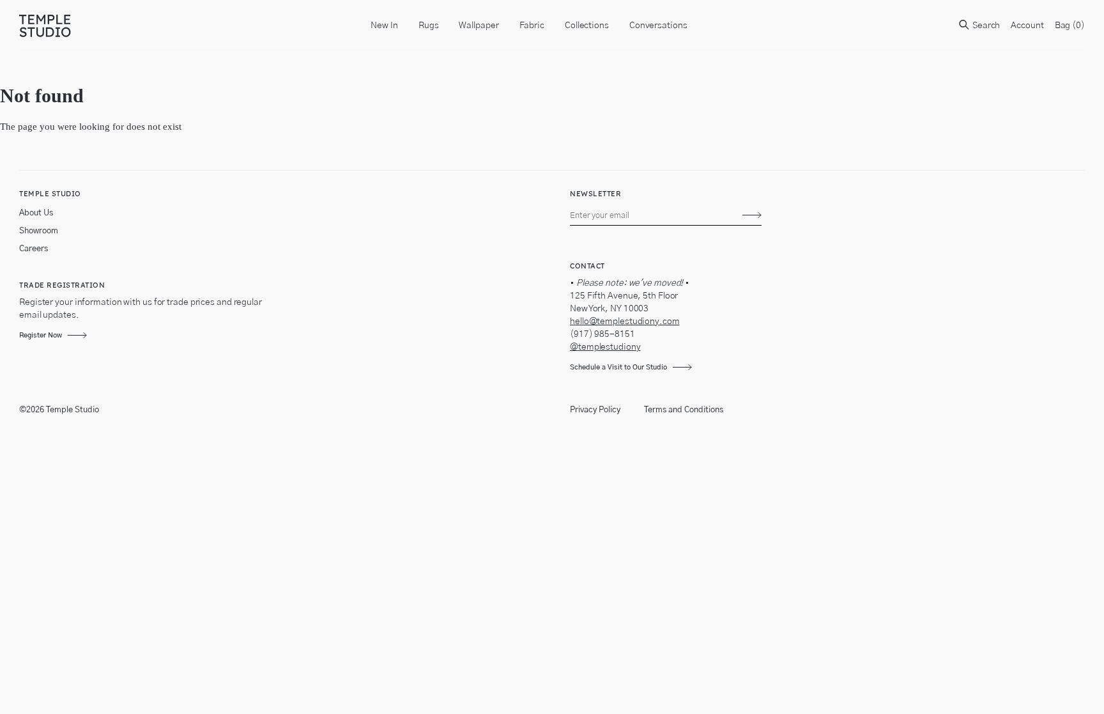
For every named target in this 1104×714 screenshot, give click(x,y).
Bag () (1070, 25)
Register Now (40, 335)
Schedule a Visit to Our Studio (618, 367)
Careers (33, 249)
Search (985, 25)
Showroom (38, 231)
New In (384, 25)
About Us (36, 213)
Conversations (658, 25)
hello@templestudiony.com (625, 321)
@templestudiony (605, 347)
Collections (587, 25)
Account (1027, 25)
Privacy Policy (595, 410)
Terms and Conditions (683, 410)
